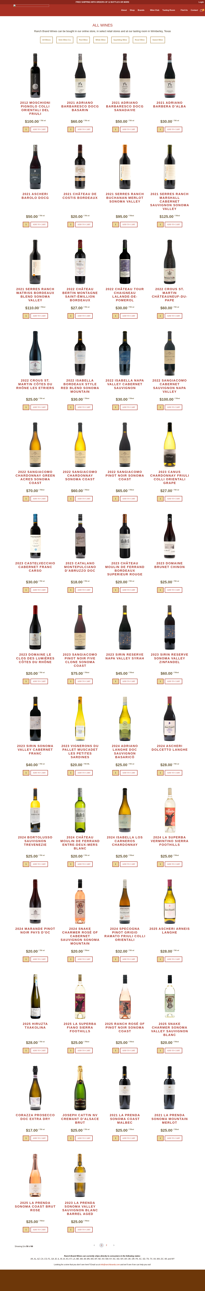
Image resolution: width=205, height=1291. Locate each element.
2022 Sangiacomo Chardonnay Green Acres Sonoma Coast (35, 477)
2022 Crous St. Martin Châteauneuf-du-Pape (169, 294)
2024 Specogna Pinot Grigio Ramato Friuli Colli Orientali (124, 934)
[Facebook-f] (98, 1279)
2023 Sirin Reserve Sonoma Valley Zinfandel (169, 658)
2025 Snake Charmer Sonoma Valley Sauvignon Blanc (169, 1029)
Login (201, 2)
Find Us (184, 10)
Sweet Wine (157, 40)
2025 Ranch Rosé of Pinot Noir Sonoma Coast (125, 1027)
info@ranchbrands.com (110, 1265)
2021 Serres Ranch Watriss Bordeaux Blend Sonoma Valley (35, 294)
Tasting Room (168, 10)
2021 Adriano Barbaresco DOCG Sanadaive (125, 106)
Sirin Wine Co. (64, 40)
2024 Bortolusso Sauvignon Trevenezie (35, 841)
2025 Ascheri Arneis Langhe (169, 930)
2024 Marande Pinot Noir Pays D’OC (35, 930)
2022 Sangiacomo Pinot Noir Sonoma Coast (125, 475)
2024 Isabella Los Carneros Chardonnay (125, 841)
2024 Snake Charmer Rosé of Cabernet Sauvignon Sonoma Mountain (80, 936)
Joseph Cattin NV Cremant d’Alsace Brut (80, 1118)
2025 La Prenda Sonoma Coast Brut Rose (35, 1206)
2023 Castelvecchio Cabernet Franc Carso (35, 566)
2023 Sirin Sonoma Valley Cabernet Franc (35, 749)
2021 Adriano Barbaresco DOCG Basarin (80, 106)
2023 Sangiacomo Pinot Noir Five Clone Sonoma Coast (80, 660)
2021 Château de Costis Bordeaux (80, 195)
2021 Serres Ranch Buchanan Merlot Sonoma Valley (125, 197)
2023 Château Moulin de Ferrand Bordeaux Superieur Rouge (125, 568)
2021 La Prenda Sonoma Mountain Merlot (169, 1118)
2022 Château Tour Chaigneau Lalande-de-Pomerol (125, 294)
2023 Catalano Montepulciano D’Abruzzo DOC (80, 566)
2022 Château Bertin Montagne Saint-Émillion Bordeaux (80, 294)
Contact (194, 10)
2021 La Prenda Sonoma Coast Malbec (125, 1118)
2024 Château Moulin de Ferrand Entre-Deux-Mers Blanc (80, 843)
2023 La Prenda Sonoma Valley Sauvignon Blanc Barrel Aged (80, 1208)
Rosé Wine (140, 40)
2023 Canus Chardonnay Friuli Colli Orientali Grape (169, 477)
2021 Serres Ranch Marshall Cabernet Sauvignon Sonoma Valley (169, 201)
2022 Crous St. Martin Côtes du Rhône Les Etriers (35, 384)
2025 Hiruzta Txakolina (35, 1025)
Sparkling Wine (120, 40)
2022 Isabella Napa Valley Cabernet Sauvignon (125, 384)
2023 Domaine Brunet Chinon (169, 565)
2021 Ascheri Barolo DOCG (35, 195)
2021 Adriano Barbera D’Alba (169, 104)
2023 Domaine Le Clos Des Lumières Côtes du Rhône (35, 658)
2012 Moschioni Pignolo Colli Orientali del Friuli (35, 108)
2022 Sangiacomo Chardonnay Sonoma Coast (80, 475)
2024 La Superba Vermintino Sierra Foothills (170, 841)
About (124, 10)
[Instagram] (106, 1279)
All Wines (46, 40)
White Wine (101, 40)
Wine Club (154, 10)
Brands (141, 10)
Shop (132, 10)
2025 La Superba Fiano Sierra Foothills (80, 1027)
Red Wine (83, 40)
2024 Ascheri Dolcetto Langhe (170, 747)
